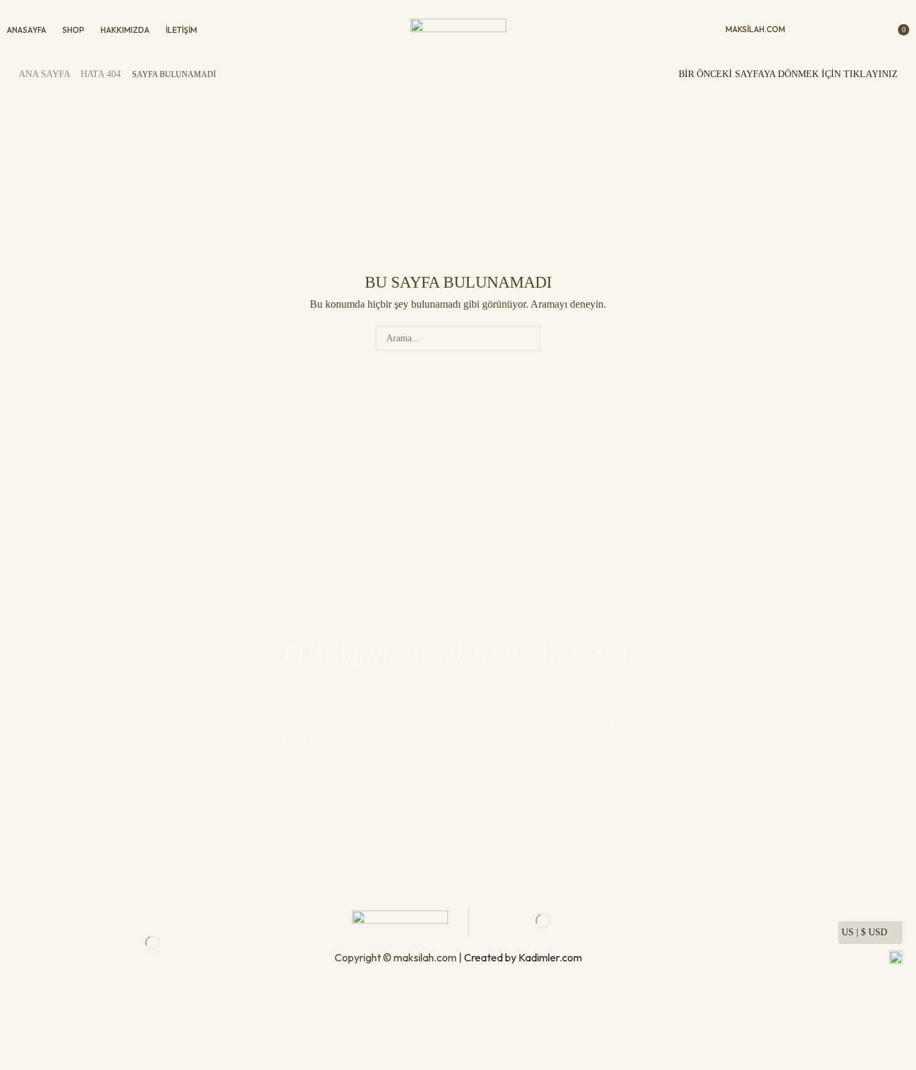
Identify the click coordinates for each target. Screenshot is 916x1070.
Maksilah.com (755, 29)
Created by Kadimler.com (523, 957)
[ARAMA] (528, 338)
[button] (809, 30)
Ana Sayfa (44, 74)
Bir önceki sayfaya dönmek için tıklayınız (788, 74)
